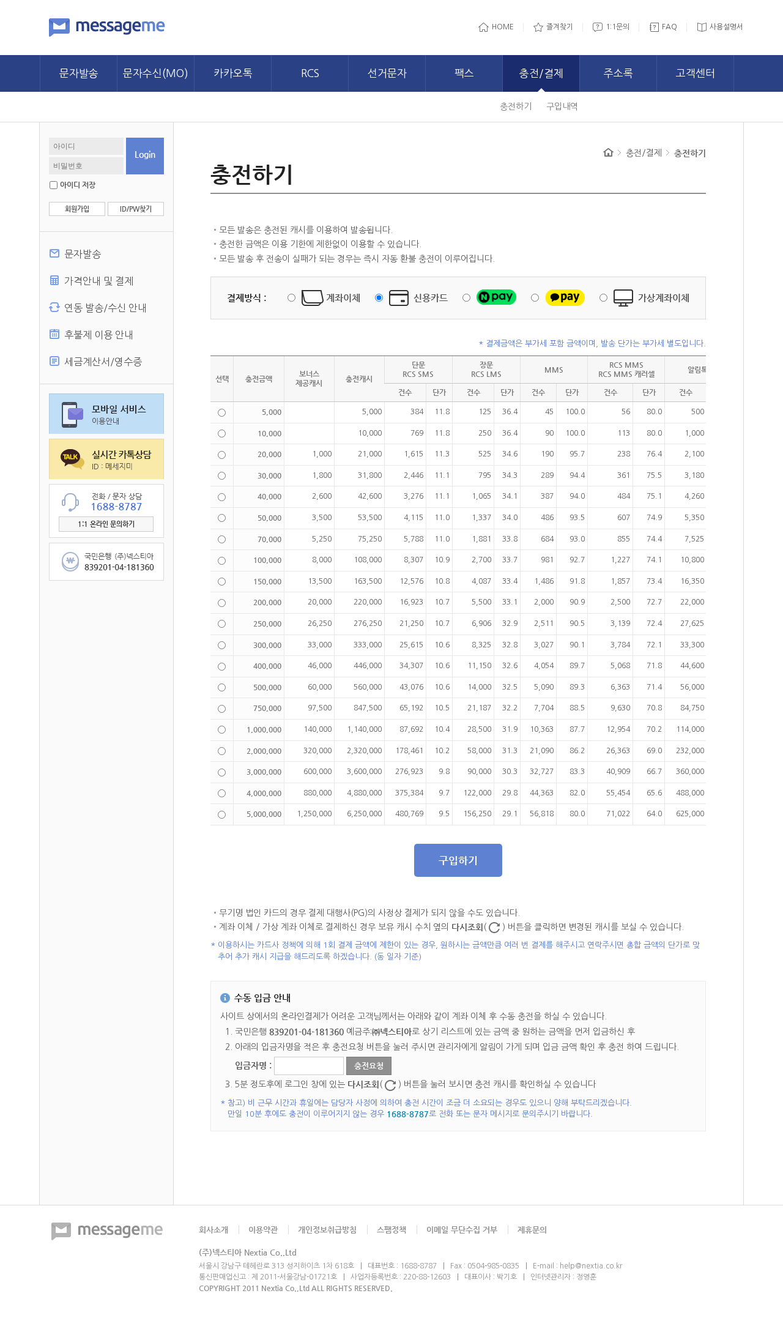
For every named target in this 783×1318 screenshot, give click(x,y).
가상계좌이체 (663, 297)
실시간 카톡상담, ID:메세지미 (106, 459)
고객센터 (695, 73)
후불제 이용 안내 (98, 335)
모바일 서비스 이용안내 (106, 413)
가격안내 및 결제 (98, 281)
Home (608, 152)
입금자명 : (254, 1066)
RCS (310, 73)
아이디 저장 (77, 185)
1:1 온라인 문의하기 (106, 524)
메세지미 (107, 27)
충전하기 (516, 106)
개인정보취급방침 (327, 1229)
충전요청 (369, 1065)
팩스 (464, 73)
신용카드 (431, 297)
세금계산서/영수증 (103, 362)
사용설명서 (726, 27)
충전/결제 (541, 73)
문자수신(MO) (155, 73)
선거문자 (387, 73)
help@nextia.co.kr (591, 1266)
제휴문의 (532, 1229)
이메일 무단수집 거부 (461, 1229)
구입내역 (562, 106)
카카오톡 (233, 73)
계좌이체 (343, 297)
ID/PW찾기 (136, 209)
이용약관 (263, 1229)
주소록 (618, 73)
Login (145, 154)
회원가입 (77, 209)
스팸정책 (391, 1229)
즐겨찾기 (559, 27)
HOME (503, 27)
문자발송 (78, 73)
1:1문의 (617, 27)
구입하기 (458, 860)
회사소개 (213, 1229)
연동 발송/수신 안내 (105, 308)
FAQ (669, 27)
